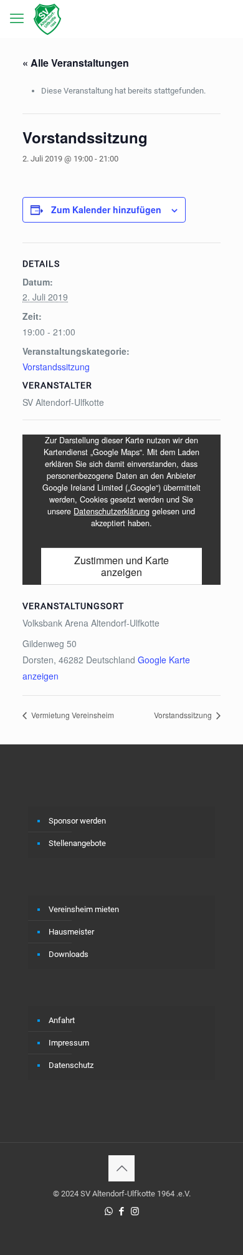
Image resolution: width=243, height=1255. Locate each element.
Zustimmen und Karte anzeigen (121, 566)
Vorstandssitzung (56, 366)
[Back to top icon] (121, 1168)
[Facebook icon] (121, 1211)
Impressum (69, 1042)
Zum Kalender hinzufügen (106, 209)
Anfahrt (62, 1020)
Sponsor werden (77, 820)
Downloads (68, 954)
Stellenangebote (77, 843)
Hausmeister (71, 931)
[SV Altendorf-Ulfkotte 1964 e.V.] (47, 18)
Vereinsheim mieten (84, 909)
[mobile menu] (16, 18)
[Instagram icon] (135, 1211)
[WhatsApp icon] (108, 1211)
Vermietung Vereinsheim (71, 714)
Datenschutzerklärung (112, 511)
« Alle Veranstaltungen (75, 62)
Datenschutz (71, 1065)
